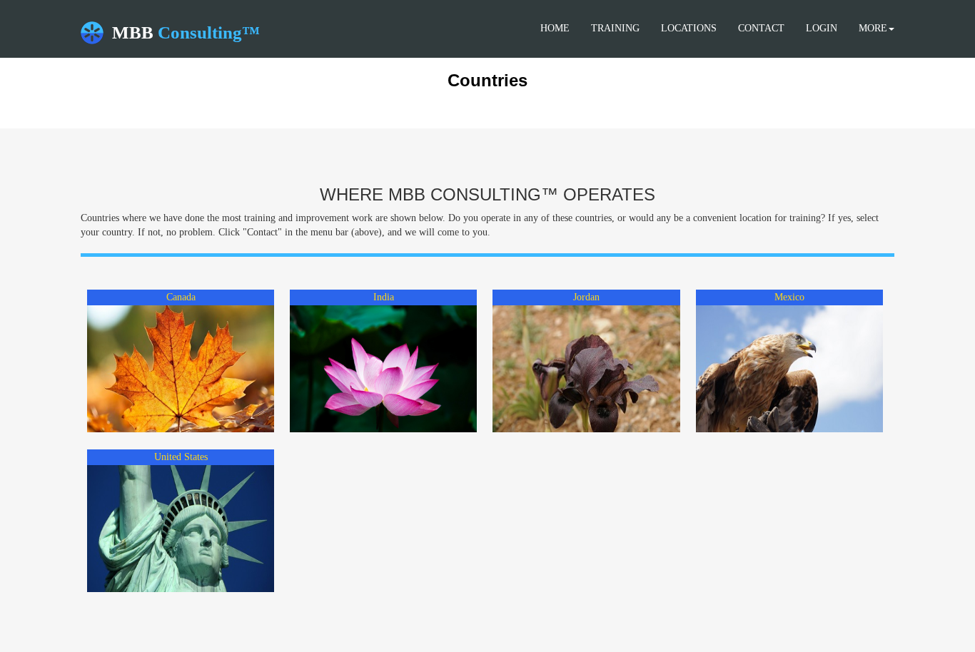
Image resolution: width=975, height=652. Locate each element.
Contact (761, 28)
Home (555, 28)
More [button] (873, 28)
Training (615, 28)
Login (821, 28)
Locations (689, 28)
